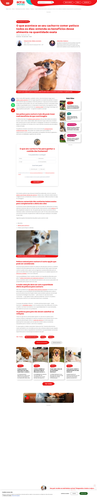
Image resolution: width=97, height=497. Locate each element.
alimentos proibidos (21, 273)
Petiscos (43, 337)
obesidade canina (27, 305)
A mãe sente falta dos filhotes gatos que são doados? (72, 118)
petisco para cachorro (22, 100)
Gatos (77, 2)
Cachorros (86, 2)
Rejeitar (74, 493)
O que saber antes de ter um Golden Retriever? (56, 370)
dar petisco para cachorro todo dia (38, 289)
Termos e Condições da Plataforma (36, 173)
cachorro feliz (39, 107)
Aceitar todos (83, 493)
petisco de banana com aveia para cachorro (32, 278)
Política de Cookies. (7, 495)
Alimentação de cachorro (23, 22)
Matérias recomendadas (42, 342)
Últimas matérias (56, 342)
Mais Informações (16, 495)
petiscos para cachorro (34, 119)
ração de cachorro (38, 320)
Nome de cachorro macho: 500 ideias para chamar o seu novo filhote (73, 140)
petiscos (53, 208)
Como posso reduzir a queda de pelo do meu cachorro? (72, 370)
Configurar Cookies (65, 493)
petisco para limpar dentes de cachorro (26, 195)
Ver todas (48, 384)
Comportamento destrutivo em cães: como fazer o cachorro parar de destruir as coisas (23, 372)
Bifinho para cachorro (23, 225)
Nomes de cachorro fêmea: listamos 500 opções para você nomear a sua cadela (73, 129)
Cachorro (51, 337)
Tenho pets (42, 169)
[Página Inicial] (21, 3)
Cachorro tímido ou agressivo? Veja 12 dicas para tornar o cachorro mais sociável (40, 371)
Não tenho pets (34, 169)
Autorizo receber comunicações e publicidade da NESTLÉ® (38, 176)
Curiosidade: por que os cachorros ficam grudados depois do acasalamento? (73, 107)
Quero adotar (68, 2)
